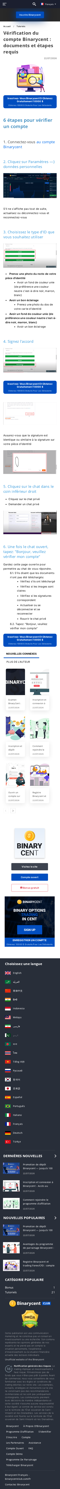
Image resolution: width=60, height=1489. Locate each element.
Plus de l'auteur (18, 661)
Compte (26, 1437)
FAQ (30, 1448)
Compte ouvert (29, 877)
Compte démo (14, 1454)
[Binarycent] (30, 857)
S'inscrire (11, 1437)
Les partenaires (15, 1442)
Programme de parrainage (21, 1459)
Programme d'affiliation (20, 1431)
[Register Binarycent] (30, 916)
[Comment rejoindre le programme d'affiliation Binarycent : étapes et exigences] (39, 728)
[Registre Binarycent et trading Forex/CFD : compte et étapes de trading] (39, 775)
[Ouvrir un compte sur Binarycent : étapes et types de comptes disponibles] (15, 775)
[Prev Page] (6, 810)
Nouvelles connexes (21, 653)
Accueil (7, 26)
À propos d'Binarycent (36, 1426)
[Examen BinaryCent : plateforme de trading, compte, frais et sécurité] (15, 682)
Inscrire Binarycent (30, 14)
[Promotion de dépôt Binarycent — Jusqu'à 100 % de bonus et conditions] (11, 1168)
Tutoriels (20, 26)
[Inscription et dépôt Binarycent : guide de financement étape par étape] (15, 728)
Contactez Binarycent (17, 1484)
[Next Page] (13, 810)
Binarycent (12, 1426)
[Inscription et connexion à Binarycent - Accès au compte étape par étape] (39, 682)
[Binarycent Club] (30, 1306)
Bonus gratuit (30, 887)
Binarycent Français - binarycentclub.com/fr (18, 1476)
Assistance (35, 1442)
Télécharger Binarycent (19, 1465)
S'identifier (44, 1431)
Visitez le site (29, 866)
